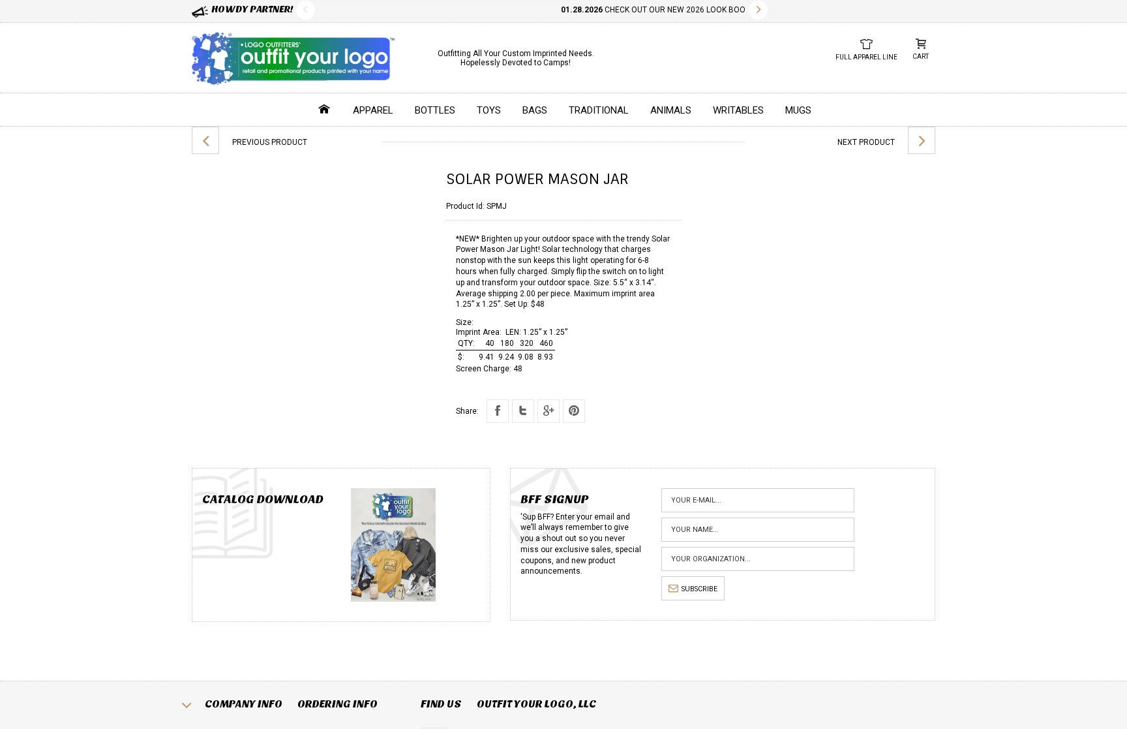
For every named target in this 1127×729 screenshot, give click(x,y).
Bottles (435, 110)
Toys (489, 110)
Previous (305, 10)
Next (758, 10)
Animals (670, 110)
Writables (738, 110)
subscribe (699, 589)
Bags (534, 110)
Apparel (373, 110)
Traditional (599, 110)
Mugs (798, 110)
